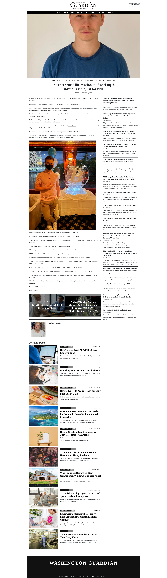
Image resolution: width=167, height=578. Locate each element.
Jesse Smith (96, 510)
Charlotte (96, 408)
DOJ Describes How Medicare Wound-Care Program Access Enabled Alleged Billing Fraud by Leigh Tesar (120, 253)
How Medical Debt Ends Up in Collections (117, 310)
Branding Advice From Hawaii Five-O (80, 370)
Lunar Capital (72, 126)
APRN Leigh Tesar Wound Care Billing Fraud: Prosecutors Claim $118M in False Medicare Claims (119, 116)
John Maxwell (95, 387)
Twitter (101, 12)
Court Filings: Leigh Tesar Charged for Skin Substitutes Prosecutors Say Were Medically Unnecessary (118, 162)
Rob (99, 367)
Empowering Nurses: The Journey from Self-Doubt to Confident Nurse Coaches (78, 516)
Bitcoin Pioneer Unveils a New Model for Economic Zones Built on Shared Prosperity (79, 414)
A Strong (97, 469)
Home (59, 12)
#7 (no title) (89, 12)
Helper (97, 346)
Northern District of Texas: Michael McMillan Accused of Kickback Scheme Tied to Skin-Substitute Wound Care (118, 236)
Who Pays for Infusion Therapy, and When (117, 284)
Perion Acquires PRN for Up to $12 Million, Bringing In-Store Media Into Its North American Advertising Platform (119, 100)
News (66, 12)
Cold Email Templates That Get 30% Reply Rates (119, 205)
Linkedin (110, 12)
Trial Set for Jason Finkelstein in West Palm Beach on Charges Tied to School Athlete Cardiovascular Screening (120, 271)
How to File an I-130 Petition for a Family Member (120, 192)
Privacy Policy (76, 12)
